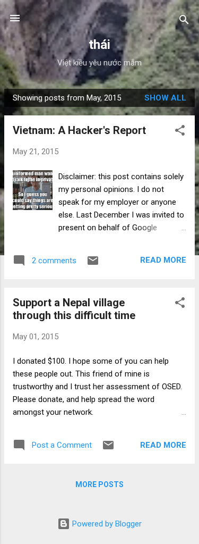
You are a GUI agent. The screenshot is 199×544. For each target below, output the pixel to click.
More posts (99, 484)
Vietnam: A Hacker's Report (79, 130)
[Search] (184, 21)
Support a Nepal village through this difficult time (74, 309)
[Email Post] (92, 264)
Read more (163, 260)
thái (99, 44)
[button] (180, 132)
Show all (165, 98)
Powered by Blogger (106, 524)
